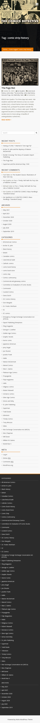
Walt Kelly (17, 95)
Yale (21, 95)
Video (5, 426)
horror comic (7, 340)
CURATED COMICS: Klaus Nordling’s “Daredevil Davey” (17, 198)
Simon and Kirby (8, 401)
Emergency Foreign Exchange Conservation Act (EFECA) (17, 556)
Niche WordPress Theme (24, 719)
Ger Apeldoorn (8, 197)
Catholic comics (8, 263)
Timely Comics (8, 419)
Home (5, 49)
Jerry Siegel (6, 347)
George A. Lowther (9, 330)
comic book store (9, 270)
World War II (7, 444)
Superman (6, 408)
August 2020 (7, 224)
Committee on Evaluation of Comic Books (17, 285)
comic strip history (29, 93)
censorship (19, 93)
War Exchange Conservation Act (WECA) (16, 430)
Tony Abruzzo (7, 422)
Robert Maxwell (8, 390)
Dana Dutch (7, 295)
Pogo (8, 95)
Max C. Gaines (8, 369)
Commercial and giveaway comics (14, 281)
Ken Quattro (21, 91)
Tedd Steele (7, 412)
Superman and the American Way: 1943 (16, 164)
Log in (5, 454)
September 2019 (8, 231)
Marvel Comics (8, 365)
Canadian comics (8, 256)
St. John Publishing (9, 405)
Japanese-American (9, 344)
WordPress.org (8, 465)
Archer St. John (8, 246)
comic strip (9, 93)
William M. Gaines (9, 440)
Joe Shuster (7, 351)
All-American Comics (10, 242)
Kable (5, 358)
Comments (8, 462)
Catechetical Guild (9, 260)
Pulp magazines (8, 380)
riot (12, 95)
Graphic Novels (8, 337)
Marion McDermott (9, 362)
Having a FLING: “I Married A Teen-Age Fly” (17, 146)
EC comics (6, 313)
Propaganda (7, 376)
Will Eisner (6, 437)
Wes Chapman (8, 433)
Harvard (4, 95)
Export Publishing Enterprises (12, 322)
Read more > (6, 120)
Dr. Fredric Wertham (10, 306)
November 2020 (8, 217)
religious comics (8, 387)
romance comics (8, 394)
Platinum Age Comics (10, 372)
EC (4, 310)
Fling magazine (8, 326)
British (5, 253)
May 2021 (6, 210)
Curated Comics (8, 292)
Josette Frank (7, 355)
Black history (7, 249)
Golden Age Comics (9, 333)
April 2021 (6, 213)
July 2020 (6, 228)
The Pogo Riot (8, 88)
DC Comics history (9, 299)
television (6, 415)
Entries (7, 458)
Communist (7, 288)
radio (4, 383)
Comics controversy (9, 278)
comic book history (9, 267)
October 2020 (7, 221)
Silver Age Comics (9, 397)
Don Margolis (7, 303)
